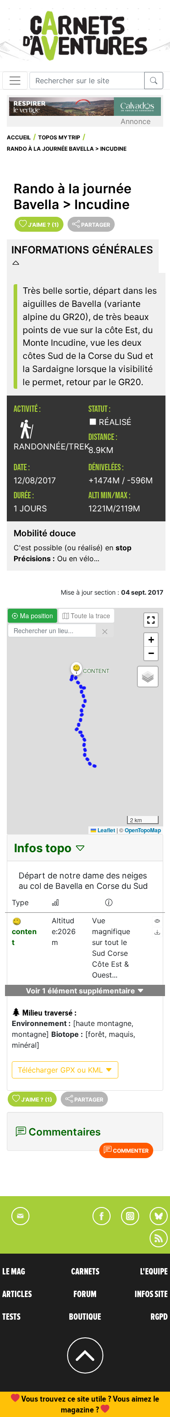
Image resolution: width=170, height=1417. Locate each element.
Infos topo (44, 848)
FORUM (85, 1294)
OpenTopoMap (143, 830)
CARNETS (85, 1271)
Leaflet (105, 830)
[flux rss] (154, 1244)
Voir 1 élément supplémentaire (81, 990)
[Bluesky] (154, 1222)
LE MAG (13, 1271)
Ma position (35, 615)
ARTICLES (17, 1294)
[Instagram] (126, 1222)
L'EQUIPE (154, 1271)
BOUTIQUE (85, 1317)
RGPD (159, 1317)
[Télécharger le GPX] (157, 932)
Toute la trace (89, 615)
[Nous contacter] (15, 1222)
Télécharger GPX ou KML (61, 1069)
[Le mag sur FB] (97, 1222)
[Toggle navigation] (15, 81)
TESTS (11, 1317)
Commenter (130, 1150)
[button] (76, 668)
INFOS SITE (151, 1294)
